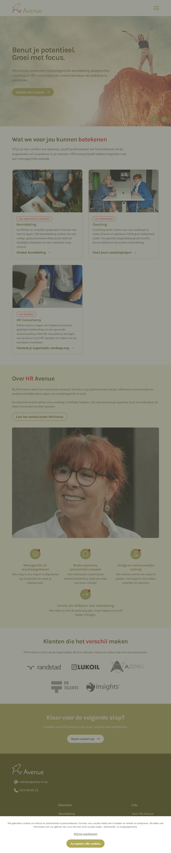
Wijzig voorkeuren (85, 834)
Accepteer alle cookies (85, 843)
